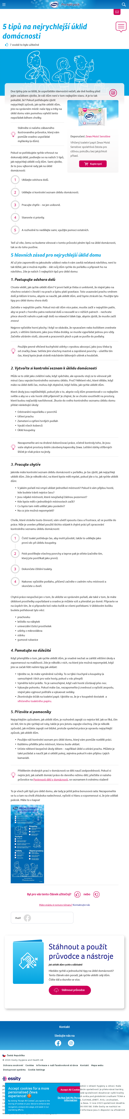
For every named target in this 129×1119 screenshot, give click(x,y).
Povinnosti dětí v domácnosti (50, 779)
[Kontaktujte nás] (117, 12)
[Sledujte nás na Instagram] (71, 1043)
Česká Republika (16, 1055)
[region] (42, 1098)
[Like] (77, 894)
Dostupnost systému (14, 1069)
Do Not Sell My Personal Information (71, 1099)
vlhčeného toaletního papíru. (35, 701)
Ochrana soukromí (13, 1065)
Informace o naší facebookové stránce (57, 1065)
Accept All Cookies (71, 1089)
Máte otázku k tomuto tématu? (55, 904)
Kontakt (64, 1027)
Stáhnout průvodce (73, 990)
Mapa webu (97, 1065)
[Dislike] (96, 894)
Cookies (29, 1065)
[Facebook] (27, 918)
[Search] (123, 4)
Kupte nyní (96, 163)
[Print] (113, 93)
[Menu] (4, 4)
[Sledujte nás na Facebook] (58, 1043)
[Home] (54, 4)
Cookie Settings (36, 1069)
